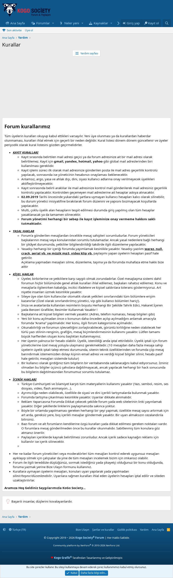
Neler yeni (71, 23)
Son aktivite (14, 30)
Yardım (144, 530)
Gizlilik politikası (127, 530)
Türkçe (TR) (19, 530)
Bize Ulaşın (82, 530)
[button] (53, 23)
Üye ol (29, 30)
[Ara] (167, 23)
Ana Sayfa (17, 23)
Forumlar (43, 23)
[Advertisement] (86, 88)
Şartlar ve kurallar (103, 530)
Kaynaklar (101, 23)
